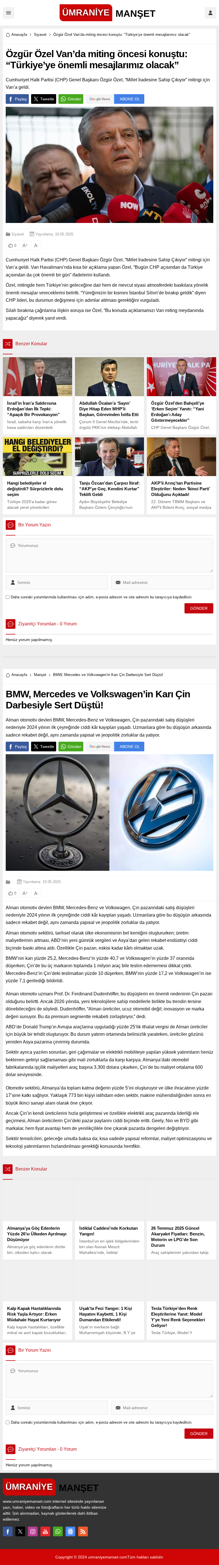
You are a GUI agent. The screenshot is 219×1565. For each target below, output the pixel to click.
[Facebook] (8, 1531)
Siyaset (40, 34)
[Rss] (83, 1531)
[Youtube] (45, 1531)
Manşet (40, 675)
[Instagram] (33, 1531)
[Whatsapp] (58, 1531)
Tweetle (47, 99)
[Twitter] (20, 1531)
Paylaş (21, 99)
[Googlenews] (70, 1531)
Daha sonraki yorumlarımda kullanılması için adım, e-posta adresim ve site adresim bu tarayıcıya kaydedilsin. (101, 597)
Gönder (74, 99)
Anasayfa (19, 34)
